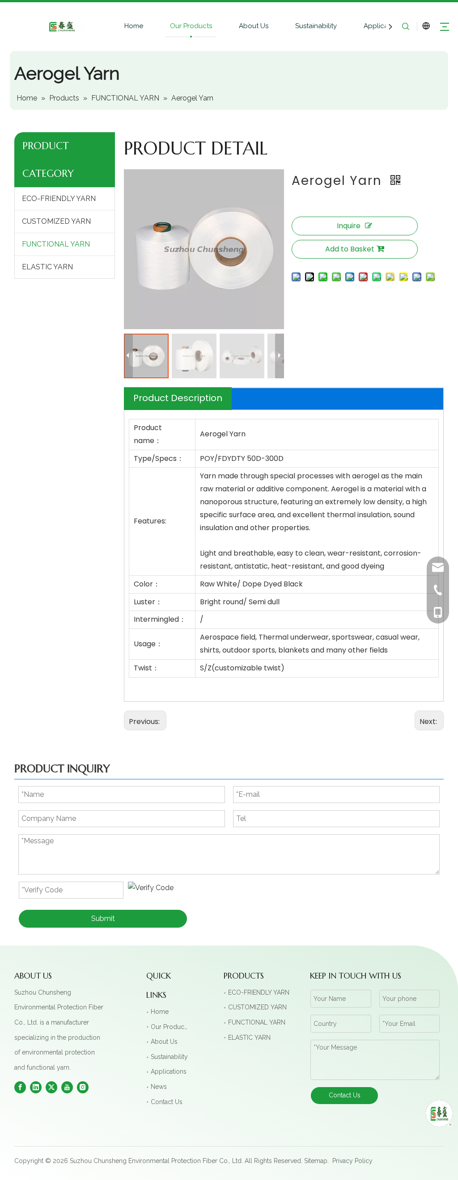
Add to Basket (349, 249)
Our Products (191, 26)
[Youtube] (67, 1086)
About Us (253, 26)
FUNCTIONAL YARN (56, 244)
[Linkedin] (36, 1086)
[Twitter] (51, 1086)
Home (133, 26)
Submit (103, 918)
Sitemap (315, 1160)
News (159, 1086)
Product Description (177, 398)
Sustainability (316, 26)
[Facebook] (20, 1086)
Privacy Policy (352, 1160)
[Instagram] (83, 1086)
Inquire (348, 226)
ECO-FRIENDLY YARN (59, 198)
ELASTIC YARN (47, 267)
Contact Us (166, 1101)
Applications (383, 26)
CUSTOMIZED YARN (56, 221)
